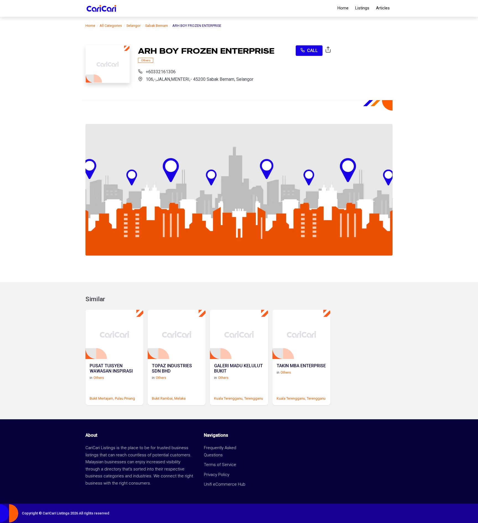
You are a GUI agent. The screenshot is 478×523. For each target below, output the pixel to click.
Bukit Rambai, (162, 398)
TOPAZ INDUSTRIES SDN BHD (172, 368)
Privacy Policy (216, 474)
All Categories (111, 26)
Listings (362, 8)
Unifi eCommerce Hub (224, 484)
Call (312, 50)
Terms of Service (220, 464)
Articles (383, 8)
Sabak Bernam (156, 26)
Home (343, 8)
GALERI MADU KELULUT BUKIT (238, 368)
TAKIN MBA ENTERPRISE (301, 365)
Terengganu (253, 398)
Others (145, 60)
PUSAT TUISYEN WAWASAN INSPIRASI (111, 368)
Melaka (180, 398)
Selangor (133, 26)
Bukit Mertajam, (102, 398)
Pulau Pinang (125, 398)
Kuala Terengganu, (228, 398)
